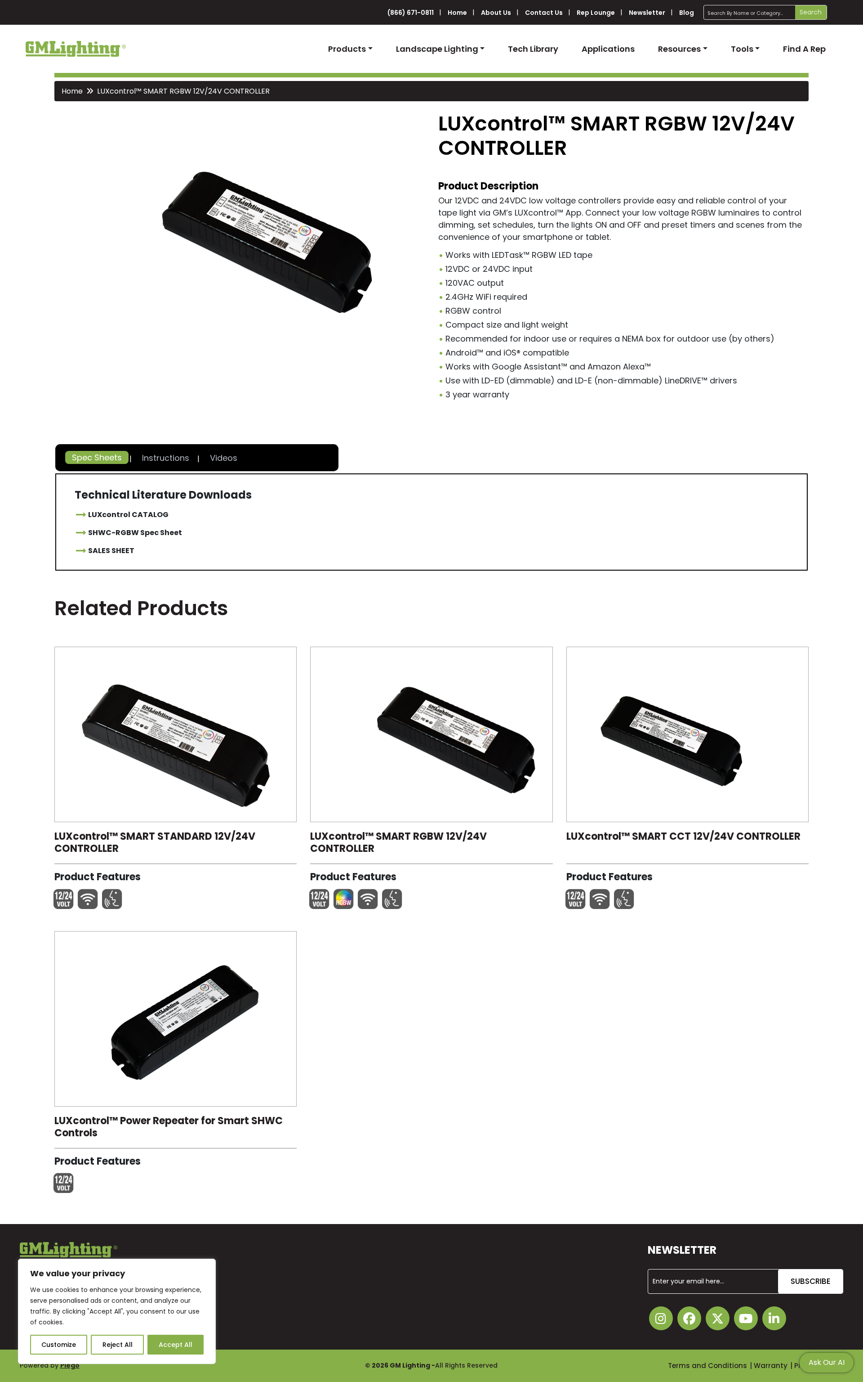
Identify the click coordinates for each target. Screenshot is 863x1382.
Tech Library (533, 48)
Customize (58, 1344)
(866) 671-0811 (410, 12)
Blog (686, 12)
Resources (679, 48)
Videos (223, 458)
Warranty (770, 1365)
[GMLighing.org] (175, 737)
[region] (117, 1311)
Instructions (165, 458)
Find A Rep (804, 48)
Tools (742, 48)
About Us (496, 12)
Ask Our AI (827, 1362)
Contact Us (544, 12)
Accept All (175, 1344)
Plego (70, 1365)
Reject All (117, 1344)
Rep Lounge (596, 12)
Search (811, 12)
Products (347, 48)
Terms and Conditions (707, 1365)
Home (457, 12)
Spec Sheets (97, 457)
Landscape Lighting (437, 48)
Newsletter (647, 12)
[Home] (76, 49)
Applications (608, 48)
